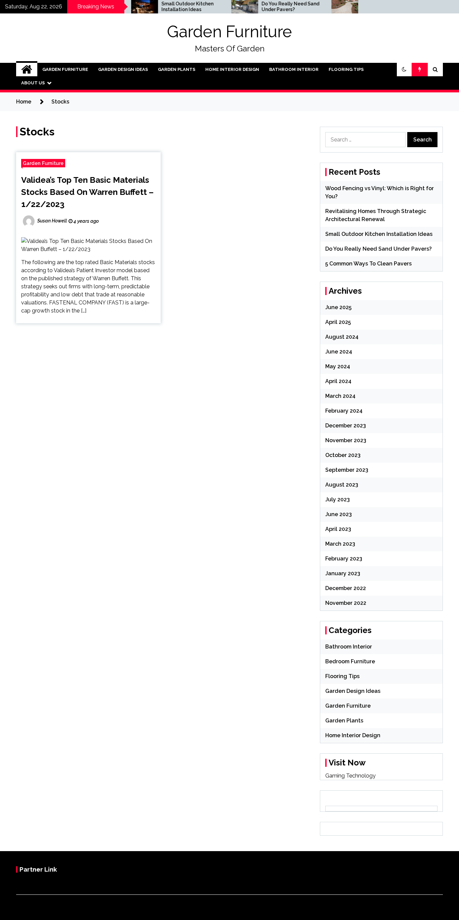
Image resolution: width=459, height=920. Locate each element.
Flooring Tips (346, 69)
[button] (404, 69)
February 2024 (344, 411)
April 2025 (338, 322)
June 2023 (338, 514)
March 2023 (340, 544)
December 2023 (345, 425)
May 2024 (337, 366)
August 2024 (342, 337)
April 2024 (338, 381)
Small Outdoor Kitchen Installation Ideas (173, 6)
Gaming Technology (350, 775)
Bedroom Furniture (350, 661)
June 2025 (338, 307)
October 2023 (343, 455)
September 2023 (346, 470)
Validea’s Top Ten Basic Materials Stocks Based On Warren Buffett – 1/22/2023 (87, 192)
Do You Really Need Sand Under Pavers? (276, 6)
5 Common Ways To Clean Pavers (368, 263)
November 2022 (345, 603)
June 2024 (338, 351)
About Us (33, 82)
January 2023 (342, 573)
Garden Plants (176, 69)
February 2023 (343, 558)
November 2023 (345, 440)
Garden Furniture (229, 31)
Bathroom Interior (294, 69)
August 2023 (341, 485)
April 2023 (338, 529)
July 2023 (337, 499)
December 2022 (345, 588)
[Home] (26, 69)
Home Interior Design (232, 69)
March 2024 (340, 396)
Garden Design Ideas (123, 69)
